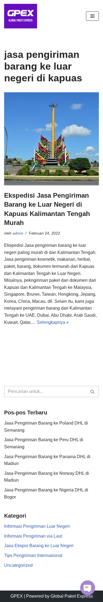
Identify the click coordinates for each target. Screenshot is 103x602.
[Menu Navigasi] (92, 16)
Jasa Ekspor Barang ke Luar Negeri (39, 545)
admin (18, 233)
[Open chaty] (87, 587)
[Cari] (93, 391)
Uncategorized (18, 565)
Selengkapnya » (53, 322)
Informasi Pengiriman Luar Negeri (37, 526)
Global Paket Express (72, 596)
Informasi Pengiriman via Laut (33, 536)
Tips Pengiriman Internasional (33, 555)
